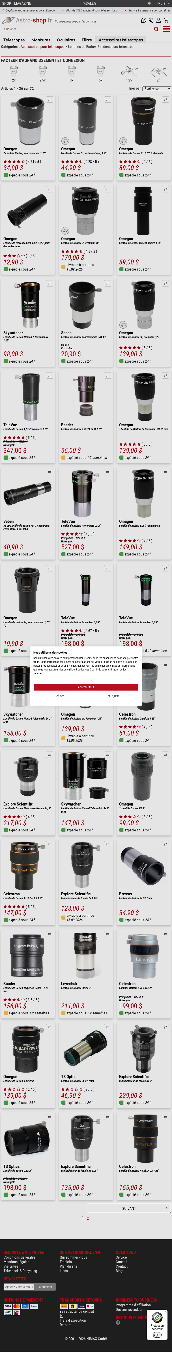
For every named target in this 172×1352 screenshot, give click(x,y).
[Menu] (165, 1312)
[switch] (157, 1335)
